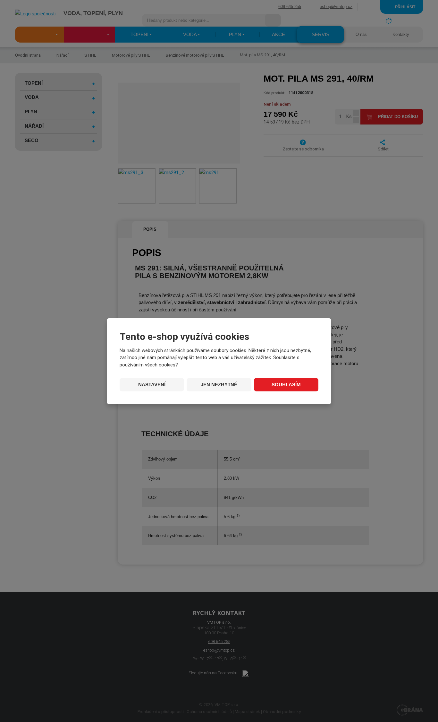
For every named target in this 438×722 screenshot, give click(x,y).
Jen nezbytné (219, 384)
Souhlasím (286, 384)
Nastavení (151, 384)
